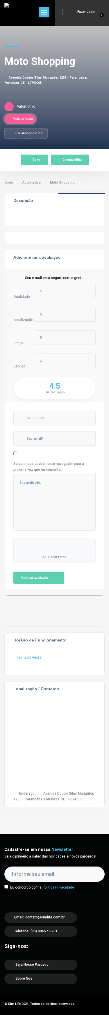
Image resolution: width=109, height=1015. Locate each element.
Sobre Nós (23, 978)
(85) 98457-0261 (44, 931)
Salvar (37, 160)
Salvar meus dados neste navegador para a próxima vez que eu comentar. (48, 467)
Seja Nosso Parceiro (32, 965)
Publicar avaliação (34, 577)
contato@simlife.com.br (45, 917)
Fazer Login (85, 12)
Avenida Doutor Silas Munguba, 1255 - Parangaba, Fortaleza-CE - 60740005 (45, 80)
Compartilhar (72, 160)
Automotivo (31, 182)
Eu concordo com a (42, 887)
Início (8, 182)
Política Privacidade (58, 887)
